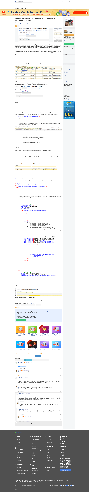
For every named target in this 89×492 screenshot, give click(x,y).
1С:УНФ (48, 452)
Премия (18, 445)
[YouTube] (71, 486)
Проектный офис (51, 467)
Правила (62, 450)
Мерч (63, 443)
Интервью (19, 442)
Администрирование (21, 458)
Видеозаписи (65, 438)
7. (19, 409)
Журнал (18, 436)
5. (18, 393)
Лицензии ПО (34, 467)
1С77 (48, 463)
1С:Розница (49, 455)
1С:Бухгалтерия (50, 447)
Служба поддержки (66, 458)
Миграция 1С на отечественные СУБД (21, 475)
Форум (63, 441)
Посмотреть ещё (38, 356)
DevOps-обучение (20, 465)
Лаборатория (20, 464)
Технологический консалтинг (22, 470)
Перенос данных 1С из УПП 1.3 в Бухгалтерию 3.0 (32, 349)
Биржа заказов (65, 439)
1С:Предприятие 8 (67, 77)
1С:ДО (48, 458)
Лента (18, 440)
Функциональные (35, 470)
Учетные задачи (20, 452)
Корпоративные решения (38, 464)
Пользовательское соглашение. (21, 481)
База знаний (19, 448)
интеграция (23, 304)
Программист (66, 72)
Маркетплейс (50, 446)
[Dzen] (68, 486)
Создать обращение (65, 470)
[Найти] (73, 433)
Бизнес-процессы (35, 439)
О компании (63, 446)
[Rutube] (73, 486)
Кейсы (33, 458)
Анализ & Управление (37, 436)
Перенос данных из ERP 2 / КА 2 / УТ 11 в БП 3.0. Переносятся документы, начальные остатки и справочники (56, 335)
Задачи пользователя (21, 454)
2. (18, 370)
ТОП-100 (18, 443)
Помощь (62, 452)
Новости (18, 437)
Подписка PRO (20, 449)
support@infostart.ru (64, 467)
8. (20, 416)
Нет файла (65, 75)
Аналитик (49, 439)
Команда (33, 443)
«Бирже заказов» (49, 311)
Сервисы (33, 455)
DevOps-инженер (50, 442)
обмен (27, 304)
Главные (18, 439)
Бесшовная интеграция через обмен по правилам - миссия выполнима (35, 19)
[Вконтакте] (63, 486)
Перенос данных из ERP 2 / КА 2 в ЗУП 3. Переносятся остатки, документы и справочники (44, 351)
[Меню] (16, 1)
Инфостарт (32, 303)
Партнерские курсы (51, 443)
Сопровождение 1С (36, 450)
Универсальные (50, 460)
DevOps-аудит (19, 467)
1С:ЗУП (48, 457)
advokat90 (21, 377)
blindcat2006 (21, 362)
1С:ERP (48, 449)
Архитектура (34, 446)
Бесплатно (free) (66, 99)
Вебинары (34, 461)
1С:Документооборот (67, 80)
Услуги (33, 456)
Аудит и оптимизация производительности (21, 473)
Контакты (62, 455)
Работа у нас (63, 454)
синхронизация (38, 304)
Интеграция (19, 460)
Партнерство (34, 459)
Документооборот (32, 304)
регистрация (32, 427)
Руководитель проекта (51, 440)
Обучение (49, 436)
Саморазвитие (35, 448)
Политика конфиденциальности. (34, 481)
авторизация (37, 427)
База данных (19, 457)
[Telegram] (61, 486)
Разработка (19, 455)
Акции (33, 452)
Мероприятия (65, 436)
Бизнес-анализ (35, 437)
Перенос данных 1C (67, 69)
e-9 (20, 370)
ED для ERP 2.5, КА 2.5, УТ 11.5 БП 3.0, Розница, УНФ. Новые (44, 334)
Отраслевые (34, 468)
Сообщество (19, 461)
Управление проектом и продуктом (36, 441)
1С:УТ (48, 454)
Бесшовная (18, 304)
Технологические (35, 471)
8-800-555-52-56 (64, 466)
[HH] (66, 486)
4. (18, 386)
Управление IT (34, 445)
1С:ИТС (33, 453)
